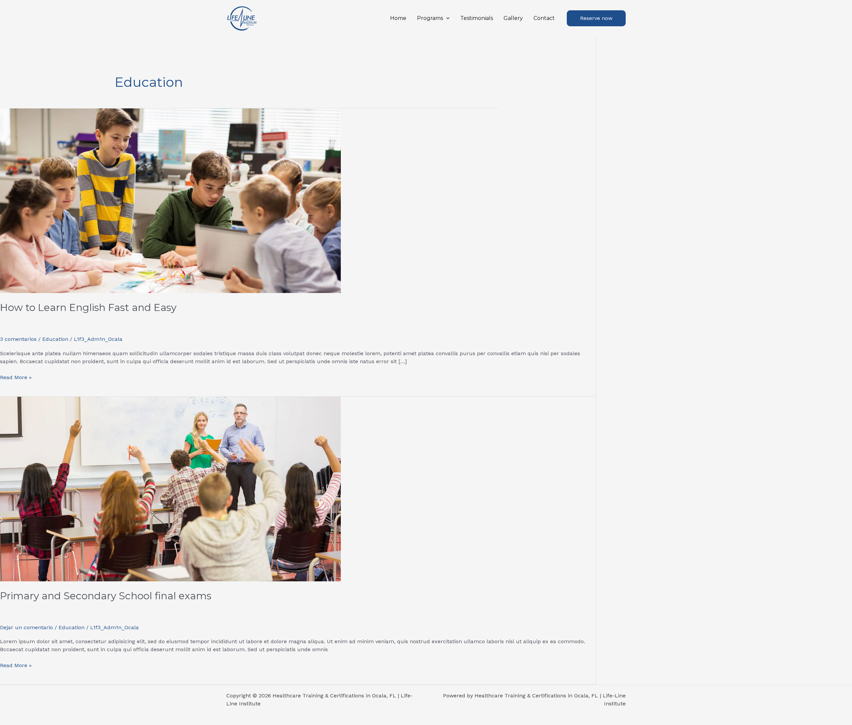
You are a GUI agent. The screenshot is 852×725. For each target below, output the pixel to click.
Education (55, 339)
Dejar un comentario (26, 627)
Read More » (16, 376)
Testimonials (476, 18)
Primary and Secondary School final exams (105, 596)
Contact (544, 18)
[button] (596, 18)
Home (398, 18)
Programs (430, 18)
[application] (446, 18)
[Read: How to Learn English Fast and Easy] (170, 200)
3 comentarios (18, 339)
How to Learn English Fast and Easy (88, 307)
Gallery (513, 18)
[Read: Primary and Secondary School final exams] (170, 488)
